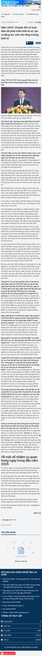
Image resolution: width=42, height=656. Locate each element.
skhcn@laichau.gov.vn (15, 606)
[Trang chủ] (21, 2)
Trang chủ (6, 14)
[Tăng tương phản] (38, 22)
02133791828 (15, 602)
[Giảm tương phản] (40, 22)
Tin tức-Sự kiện (18, 14)
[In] (36, 22)
